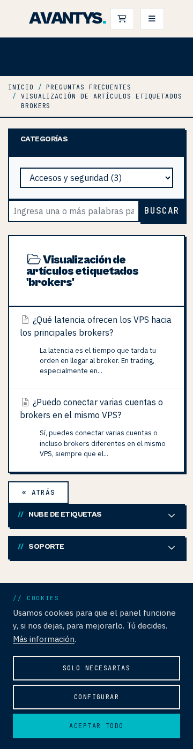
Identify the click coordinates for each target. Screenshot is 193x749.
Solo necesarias (97, 668)
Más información (44, 638)
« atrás (38, 492)
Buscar (162, 210)
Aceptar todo (96, 726)
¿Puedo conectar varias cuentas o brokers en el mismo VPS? (93, 427)
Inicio (21, 87)
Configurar (96, 697)
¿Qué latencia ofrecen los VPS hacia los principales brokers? (96, 344)
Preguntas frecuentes (88, 87)
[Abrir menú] (152, 18)
